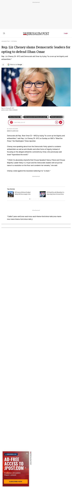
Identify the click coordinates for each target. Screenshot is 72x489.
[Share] (3, 64)
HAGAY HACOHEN (13, 128)
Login (66, 33)
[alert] (16, 468)
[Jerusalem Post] (36, 34)
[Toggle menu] (4, 33)
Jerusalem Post (5, 41)
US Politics (14, 41)
